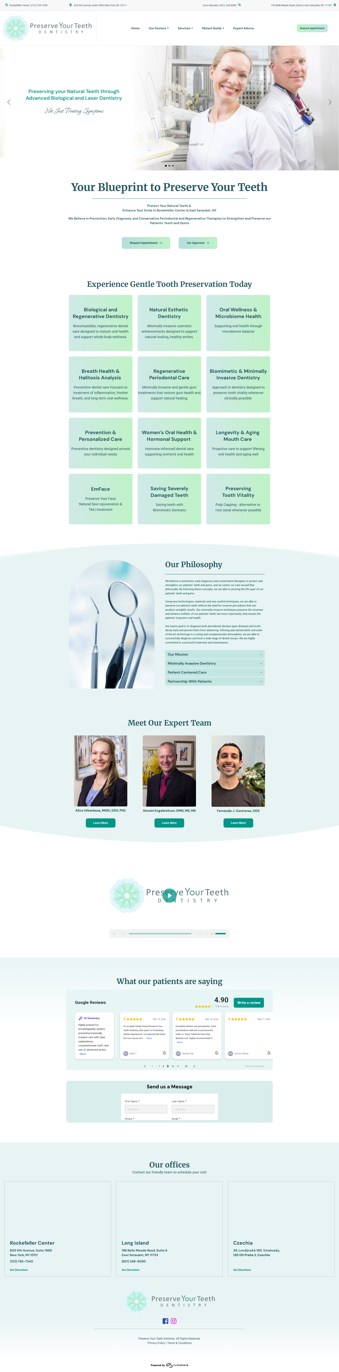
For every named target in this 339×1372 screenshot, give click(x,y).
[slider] (160, 933)
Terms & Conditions (179, 1343)
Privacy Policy (156, 1343)
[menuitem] (135, 28)
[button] (215, 654)
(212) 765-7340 (38, 5)
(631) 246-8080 (227, 5)
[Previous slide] (9, 102)
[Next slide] (330, 102)
